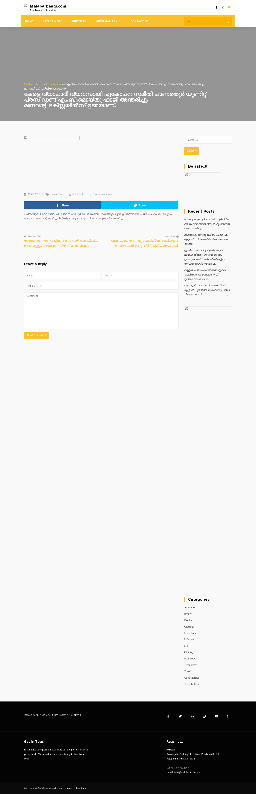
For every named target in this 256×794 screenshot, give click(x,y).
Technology (190, 665)
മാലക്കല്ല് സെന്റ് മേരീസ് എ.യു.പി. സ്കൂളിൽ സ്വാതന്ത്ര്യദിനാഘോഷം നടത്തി (206, 239)
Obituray (79, 21)
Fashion (188, 620)
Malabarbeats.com (48, 6)
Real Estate (190, 658)
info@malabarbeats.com (187, 772)
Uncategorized (191, 677)
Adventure (189, 607)
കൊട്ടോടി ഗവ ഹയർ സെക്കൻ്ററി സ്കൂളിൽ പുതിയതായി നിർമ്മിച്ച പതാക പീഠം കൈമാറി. (207, 290)
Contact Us (139, 21)
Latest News (53, 21)
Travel (187, 671)
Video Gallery (106, 21)
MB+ (187, 645)
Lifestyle (189, 639)
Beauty (188, 614)
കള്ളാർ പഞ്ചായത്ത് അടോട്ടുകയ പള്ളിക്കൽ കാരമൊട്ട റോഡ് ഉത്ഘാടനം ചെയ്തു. (205, 275)
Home (29, 21)
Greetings (189, 626)
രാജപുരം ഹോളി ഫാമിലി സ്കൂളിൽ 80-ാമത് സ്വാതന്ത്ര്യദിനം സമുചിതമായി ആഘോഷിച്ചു (207, 224)
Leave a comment (102, 194)
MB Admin (78, 194)
